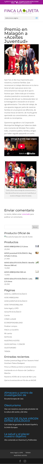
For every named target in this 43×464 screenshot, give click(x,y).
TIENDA (7, 351)
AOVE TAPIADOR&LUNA (13, 304)
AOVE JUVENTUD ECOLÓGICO (15, 301)
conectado (26, 214)
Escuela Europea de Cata (13, 399)
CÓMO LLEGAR (10, 319)
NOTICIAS (8, 337)
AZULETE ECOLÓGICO (12, 312)
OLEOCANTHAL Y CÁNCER (14, 344)
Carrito (7, 315)
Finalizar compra (10, 326)
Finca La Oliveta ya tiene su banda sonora (20, 367)
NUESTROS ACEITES (12, 340)
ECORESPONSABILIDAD (13, 322)
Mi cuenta (8, 333)
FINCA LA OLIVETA (11, 330)
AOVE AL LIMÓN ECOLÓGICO (15, 294)
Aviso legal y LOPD (11, 308)
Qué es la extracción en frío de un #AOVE (20, 380)
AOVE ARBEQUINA (11, 297)
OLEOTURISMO (10, 348)
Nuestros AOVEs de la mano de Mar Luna (20, 376)
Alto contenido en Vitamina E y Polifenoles (20, 440)
